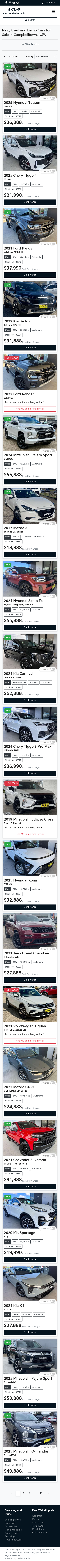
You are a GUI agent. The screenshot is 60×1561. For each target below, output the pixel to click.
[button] (53, 11)
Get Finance (30, 129)
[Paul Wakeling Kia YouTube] (14, 2)
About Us (37, 1516)
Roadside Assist (13, 1540)
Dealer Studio (23, 1558)
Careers (36, 1519)
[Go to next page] (48, 1493)
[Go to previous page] (11, 1493)
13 (41, 1493)
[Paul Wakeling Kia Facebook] (7, 2)
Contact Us (38, 1522)
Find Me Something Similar (30, 409)
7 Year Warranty (13, 1530)
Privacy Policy (39, 1532)
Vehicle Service (13, 1520)
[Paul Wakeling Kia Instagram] (10, 2)
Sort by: (29, 56)
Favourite (44, 98)
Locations (50, 2)
